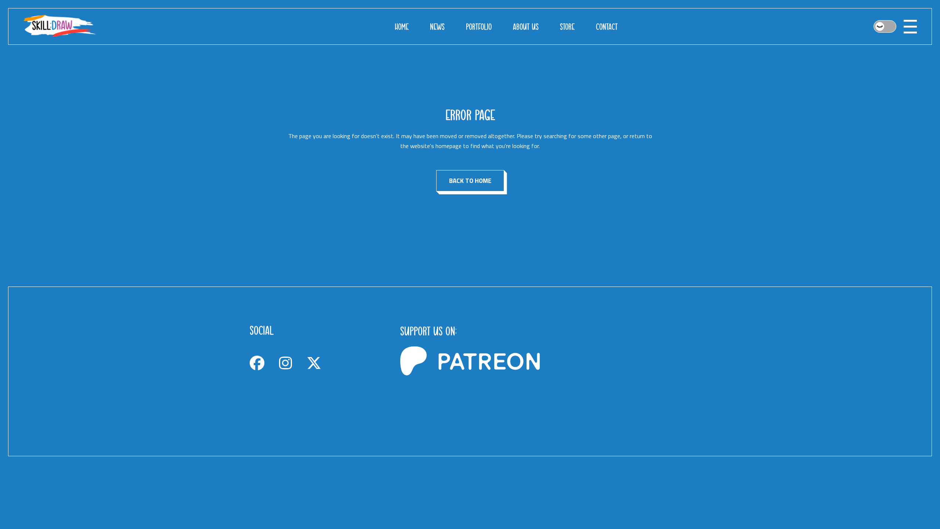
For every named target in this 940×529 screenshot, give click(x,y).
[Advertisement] (620, 371)
